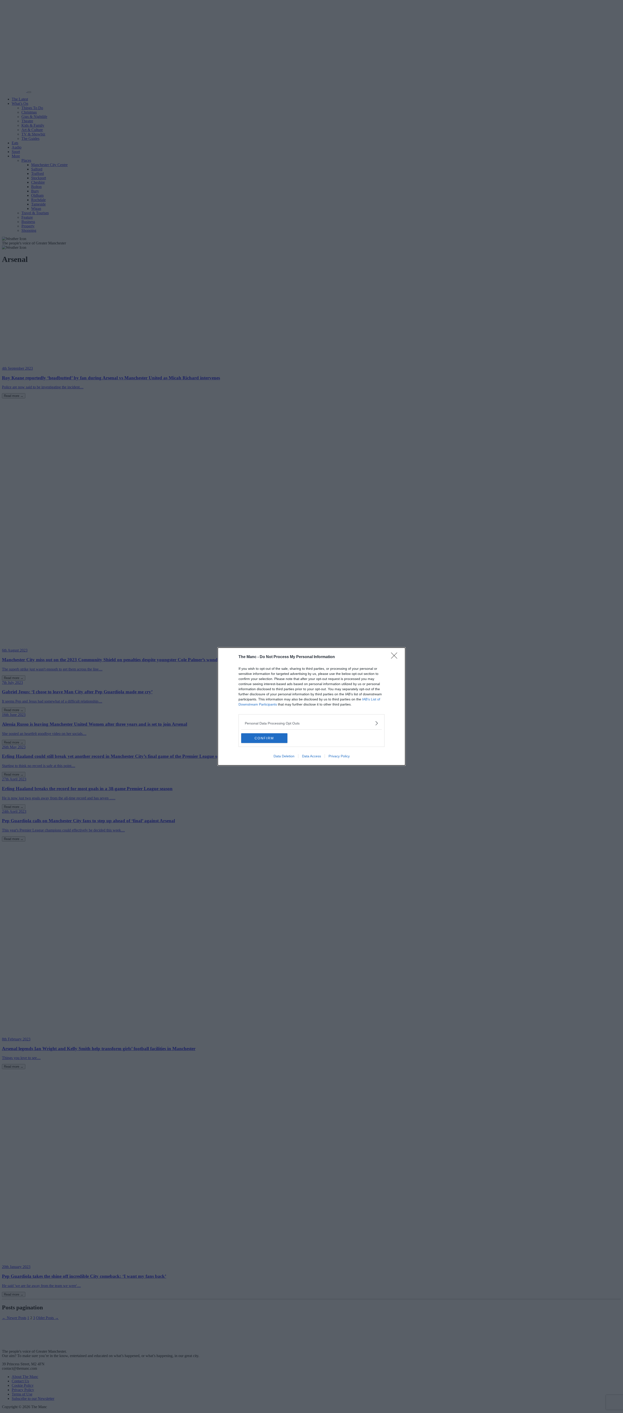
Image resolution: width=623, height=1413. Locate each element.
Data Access (311, 756)
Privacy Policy (339, 756)
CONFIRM (264, 738)
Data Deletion (284, 756)
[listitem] (311, 723)
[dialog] (311, 706)
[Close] (395, 657)
